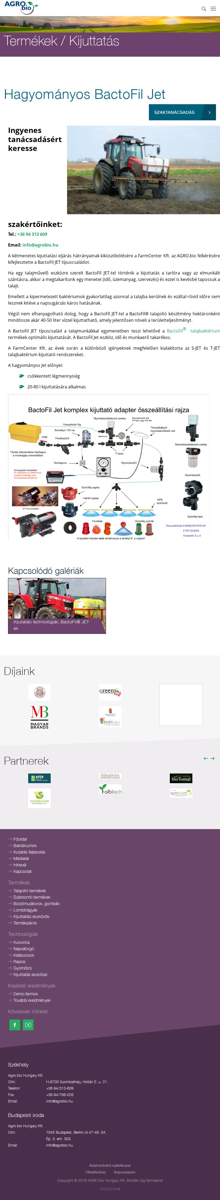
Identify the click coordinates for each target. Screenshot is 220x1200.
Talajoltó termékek (29, 890)
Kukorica (21, 942)
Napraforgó (23, 948)
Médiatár (21, 858)
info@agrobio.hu (40, 245)
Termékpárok (25, 922)
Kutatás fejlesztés (29, 852)
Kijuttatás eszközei (30, 974)
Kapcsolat (22, 871)
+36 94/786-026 (60, 1094)
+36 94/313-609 (60, 1088)
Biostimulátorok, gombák (36, 903)
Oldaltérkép (95, 1172)
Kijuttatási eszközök (31, 916)
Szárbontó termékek (31, 897)
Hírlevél (19, 864)
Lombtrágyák (25, 910)
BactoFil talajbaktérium (193, 330)
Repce (19, 961)
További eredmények (32, 1000)
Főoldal (20, 839)
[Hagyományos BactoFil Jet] (143, 169)
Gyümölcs (22, 968)
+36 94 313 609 (32, 234)
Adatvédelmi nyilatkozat (110, 1165)
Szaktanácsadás (174, 112)
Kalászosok (23, 955)
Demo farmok (25, 993)
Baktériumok (25, 845)
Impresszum (124, 1172)
